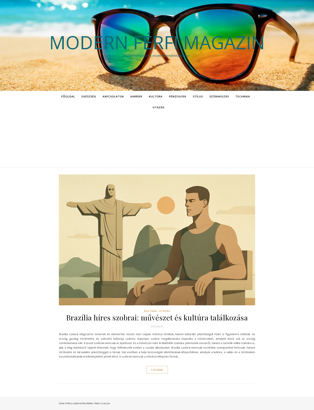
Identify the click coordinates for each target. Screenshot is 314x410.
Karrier (136, 96)
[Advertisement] (157, 139)
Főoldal (68, 96)
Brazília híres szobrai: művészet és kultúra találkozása (157, 317)
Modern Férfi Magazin (157, 42)
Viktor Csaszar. (102, 403)
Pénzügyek (177, 96)
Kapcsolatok (113, 96)
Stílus (198, 96)
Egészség (89, 96)
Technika (243, 96)
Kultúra (155, 96)
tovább (157, 369)
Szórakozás (219, 96)
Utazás (158, 107)
